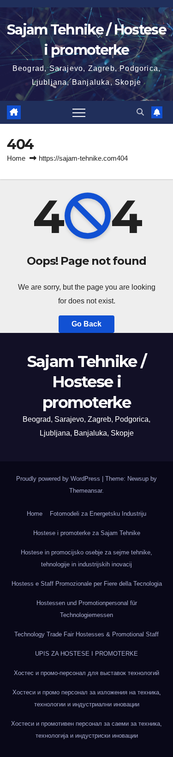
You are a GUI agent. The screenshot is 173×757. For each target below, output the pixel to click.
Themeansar (85, 490)
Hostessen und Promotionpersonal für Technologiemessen (86, 609)
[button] (140, 112)
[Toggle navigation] (78, 112)
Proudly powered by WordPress (59, 478)
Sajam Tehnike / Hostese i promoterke (86, 382)
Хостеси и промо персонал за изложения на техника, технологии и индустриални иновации (86, 698)
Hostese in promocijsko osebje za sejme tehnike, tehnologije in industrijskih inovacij (86, 558)
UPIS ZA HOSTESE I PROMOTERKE (86, 653)
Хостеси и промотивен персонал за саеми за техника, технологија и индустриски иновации (86, 729)
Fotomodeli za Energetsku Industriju (98, 513)
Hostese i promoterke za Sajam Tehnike (86, 533)
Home (16, 158)
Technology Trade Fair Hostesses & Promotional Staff (86, 634)
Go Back (86, 324)
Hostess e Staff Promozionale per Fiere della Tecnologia (87, 583)
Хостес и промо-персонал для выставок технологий (86, 673)
